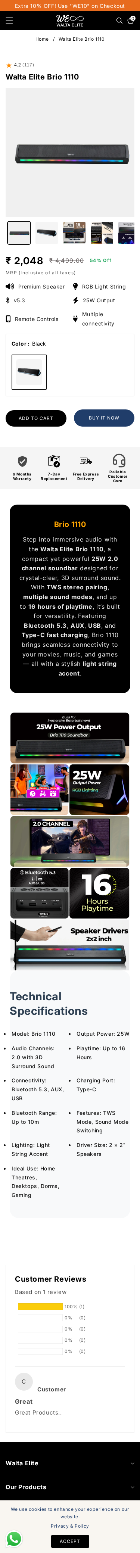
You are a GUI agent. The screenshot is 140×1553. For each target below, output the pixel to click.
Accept (70, 1541)
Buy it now (104, 418)
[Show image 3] (74, 233)
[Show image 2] (47, 233)
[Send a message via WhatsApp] (14, 1539)
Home (42, 39)
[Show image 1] (19, 233)
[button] (14, 20)
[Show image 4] (102, 233)
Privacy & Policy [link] (70, 1526)
